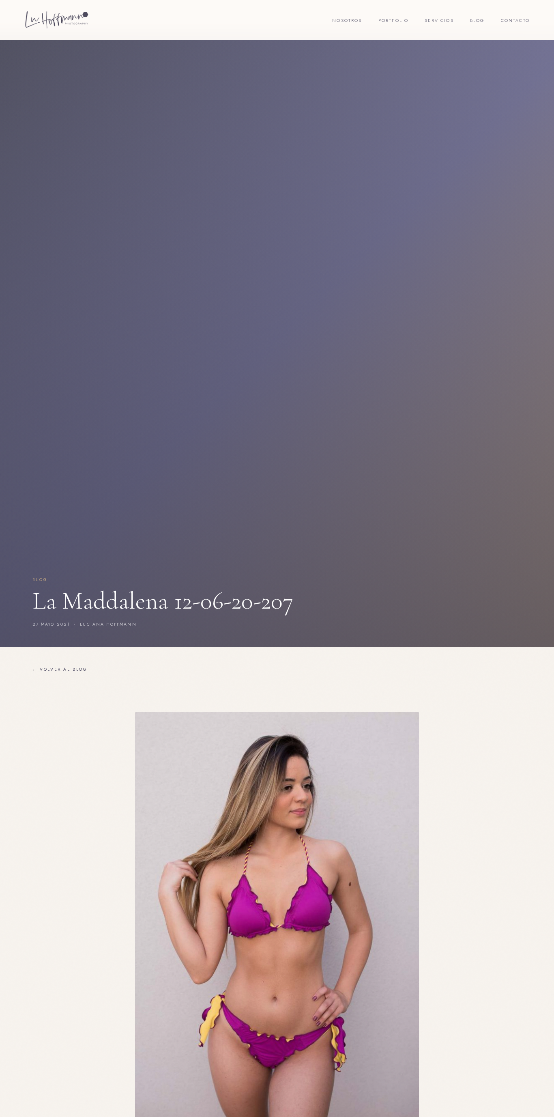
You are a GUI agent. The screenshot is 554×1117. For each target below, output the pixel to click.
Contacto (515, 20)
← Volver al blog (60, 669)
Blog (477, 20)
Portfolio (393, 20)
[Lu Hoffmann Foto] (56, 20)
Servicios (439, 20)
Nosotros (347, 20)
